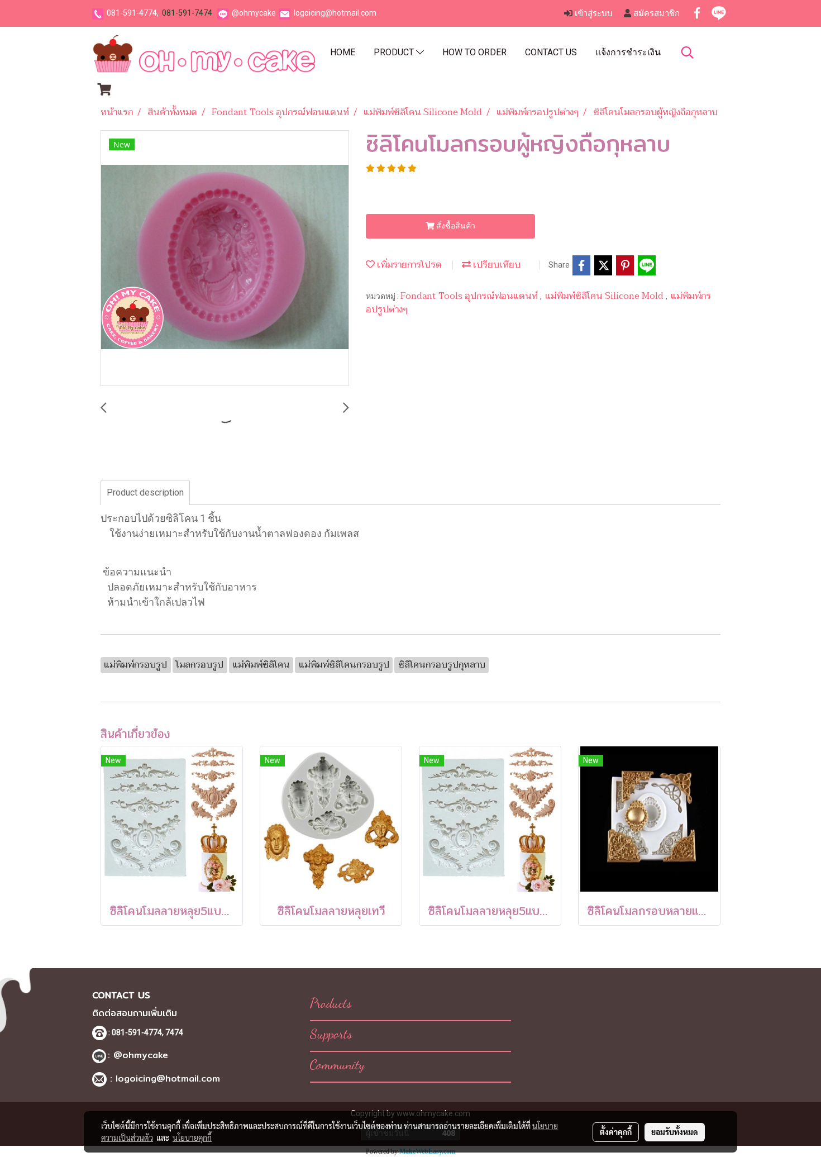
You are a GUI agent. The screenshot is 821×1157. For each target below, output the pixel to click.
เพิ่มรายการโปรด (408, 265)
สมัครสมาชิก (655, 13)
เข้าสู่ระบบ (592, 13)
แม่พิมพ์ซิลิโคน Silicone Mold (605, 296)
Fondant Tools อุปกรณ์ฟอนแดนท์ (470, 296)
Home (342, 52)
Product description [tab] (145, 492)
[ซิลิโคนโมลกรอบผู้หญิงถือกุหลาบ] (225, 259)
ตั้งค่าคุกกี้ (616, 1132)
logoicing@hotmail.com (335, 12)
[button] (687, 52)
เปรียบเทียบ (496, 265)
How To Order (474, 52)
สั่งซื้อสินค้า (455, 225)
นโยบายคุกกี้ (192, 1137)
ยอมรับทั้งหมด (674, 1132)
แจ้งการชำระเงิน (628, 52)
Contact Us (551, 52)
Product (395, 52)
